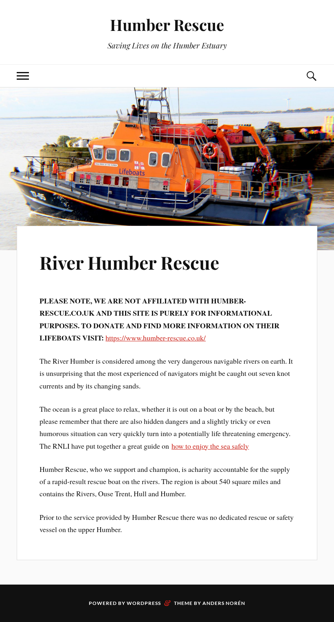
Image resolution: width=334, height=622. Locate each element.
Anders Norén (223, 603)
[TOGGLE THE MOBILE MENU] (23, 76)
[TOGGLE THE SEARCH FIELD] (311, 76)
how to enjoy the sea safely (210, 446)
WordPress (144, 603)
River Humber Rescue (129, 262)
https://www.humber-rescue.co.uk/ (155, 338)
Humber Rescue (167, 24)
